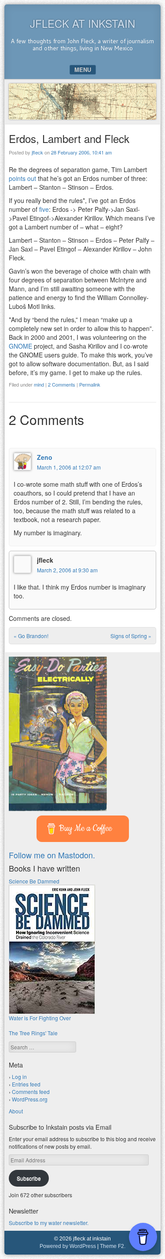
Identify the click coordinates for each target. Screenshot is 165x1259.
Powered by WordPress (68, 1246)
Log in (19, 1076)
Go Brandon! (31, 635)
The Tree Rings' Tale (33, 1033)
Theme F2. (112, 1246)
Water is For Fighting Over (40, 1018)
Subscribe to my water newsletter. (48, 1222)
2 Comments (61, 384)
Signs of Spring (130, 635)
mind (39, 384)
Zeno (44, 457)
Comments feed (31, 1091)
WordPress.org (30, 1099)
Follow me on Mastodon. (52, 855)
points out (22, 178)
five (44, 209)
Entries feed (26, 1084)
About (16, 1111)
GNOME (20, 346)
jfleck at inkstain (82, 23)
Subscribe (29, 1178)
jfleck (37, 152)
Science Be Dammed (34, 881)
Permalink (89, 384)
